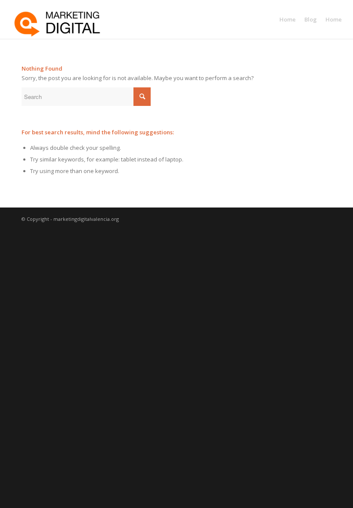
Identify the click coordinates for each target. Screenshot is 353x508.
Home (287, 19)
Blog (310, 19)
